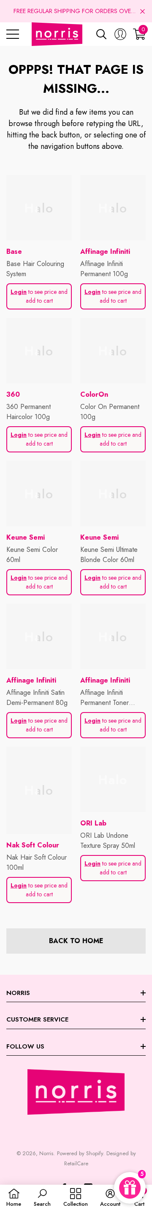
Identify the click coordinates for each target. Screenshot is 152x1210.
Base (14, 251)
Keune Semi (25, 537)
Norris (46, 1153)
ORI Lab (93, 823)
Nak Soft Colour (32, 845)
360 (13, 394)
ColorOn (94, 394)
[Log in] (120, 34)
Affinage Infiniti (105, 251)
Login (19, 292)
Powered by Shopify (80, 1153)
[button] (142, 11)
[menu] (12, 34)
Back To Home (76, 941)
